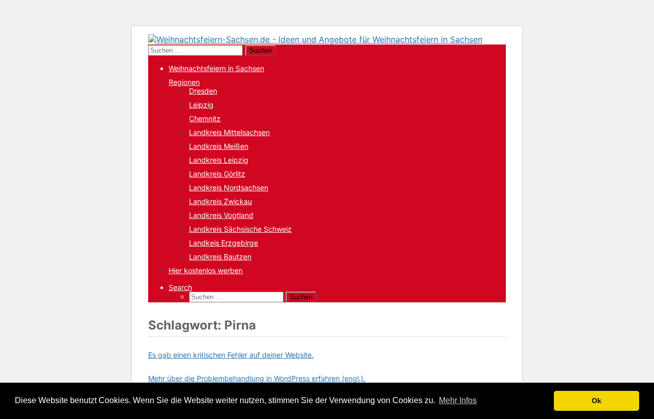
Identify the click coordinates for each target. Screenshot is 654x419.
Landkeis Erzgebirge (223, 242)
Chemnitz (205, 118)
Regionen (184, 82)
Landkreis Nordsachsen (228, 187)
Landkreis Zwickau (220, 201)
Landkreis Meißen (218, 146)
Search (180, 287)
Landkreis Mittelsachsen (229, 132)
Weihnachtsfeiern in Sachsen (216, 68)
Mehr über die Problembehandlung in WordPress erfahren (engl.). (256, 378)
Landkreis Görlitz (217, 173)
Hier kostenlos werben (206, 270)
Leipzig (201, 104)
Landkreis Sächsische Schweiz (240, 229)
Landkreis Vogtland (221, 215)
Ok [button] (596, 400)
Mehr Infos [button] (458, 400)
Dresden (203, 90)
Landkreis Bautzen (220, 256)
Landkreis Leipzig (218, 160)
